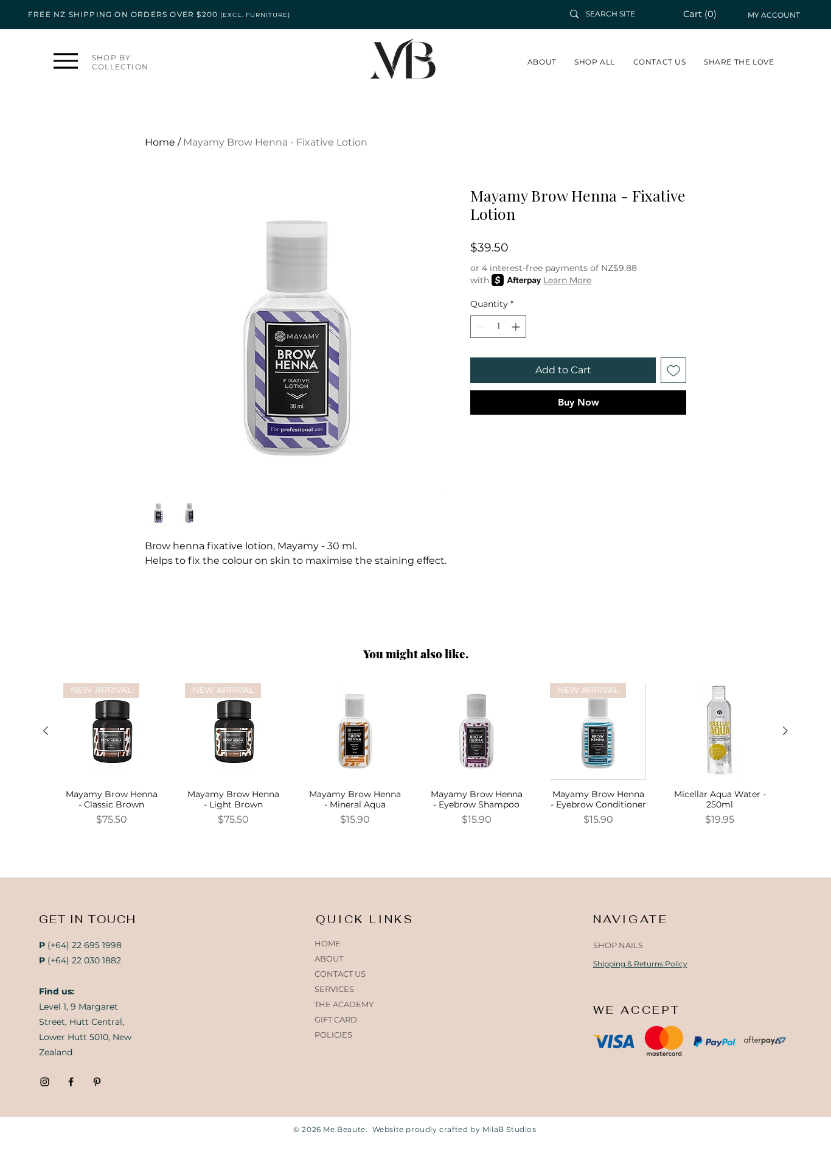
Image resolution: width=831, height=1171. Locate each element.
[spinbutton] (498, 326)
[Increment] (516, 326)
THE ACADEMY (344, 1004)
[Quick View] (355, 731)
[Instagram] (44, 1082)
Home (160, 142)
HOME (328, 943)
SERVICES (334, 989)
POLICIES (333, 1034)
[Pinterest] (97, 1082)
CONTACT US (340, 974)
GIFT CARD (336, 1019)
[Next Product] (785, 730)
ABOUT (329, 958)
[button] (706, 14)
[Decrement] (479, 326)
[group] (415, 760)
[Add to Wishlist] (673, 370)
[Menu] (66, 60)
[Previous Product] (45, 730)
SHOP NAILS (618, 945)
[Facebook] (71, 1082)
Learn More (567, 280)
